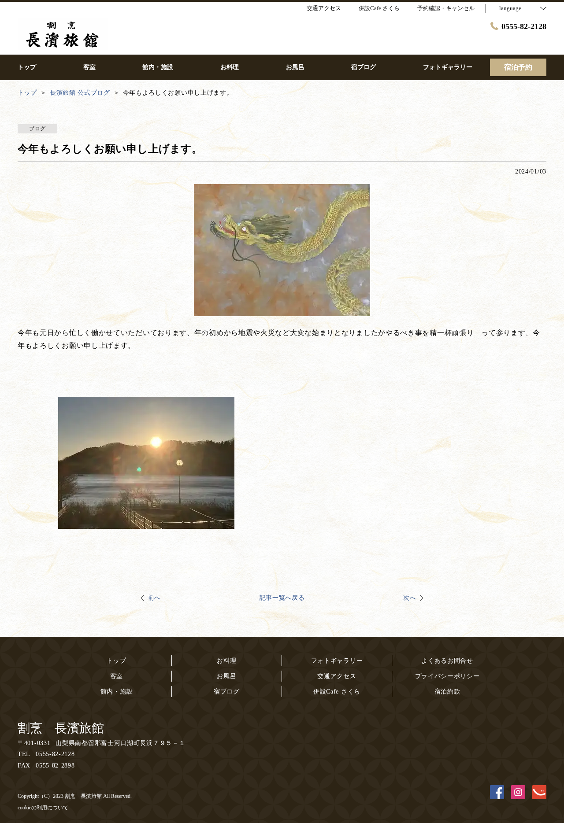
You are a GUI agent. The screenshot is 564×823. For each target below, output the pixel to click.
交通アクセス (336, 676)
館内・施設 (116, 691)
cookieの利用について (43, 808)
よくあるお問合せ (447, 660)
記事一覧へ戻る (282, 597)
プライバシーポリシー (447, 676)
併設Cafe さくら (336, 691)
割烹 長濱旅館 (61, 728)
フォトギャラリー (337, 660)
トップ (116, 660)
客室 (116, 676)
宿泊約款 (447, 691)
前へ (154, 597)
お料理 (226, 660)
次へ (409, 597)
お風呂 (226, 676)
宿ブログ (227, 691)
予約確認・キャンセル (446, 8)
